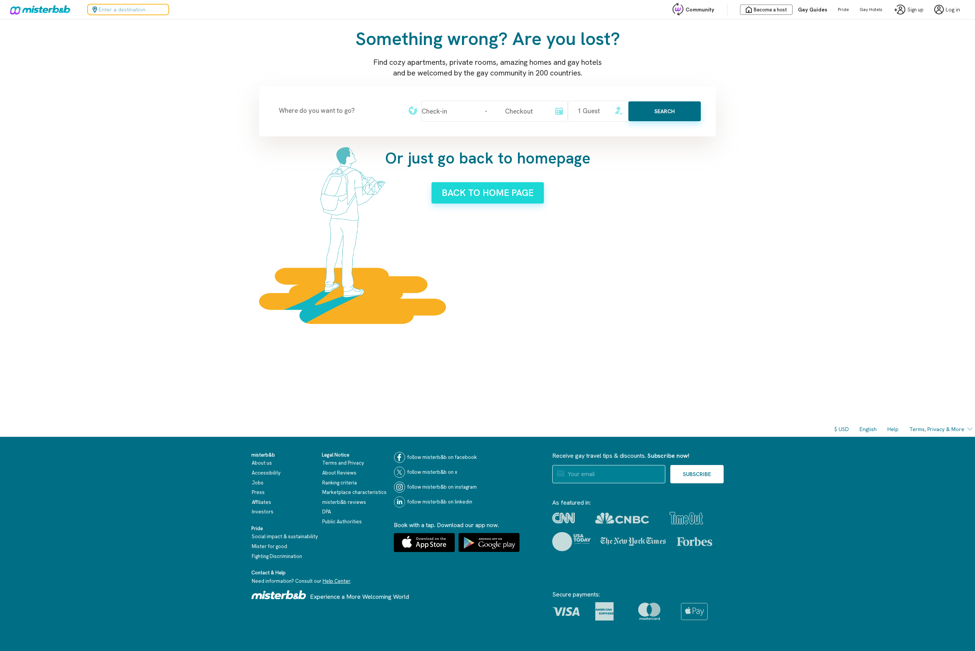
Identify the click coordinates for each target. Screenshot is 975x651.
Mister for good (269, 546)
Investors (262, 511)
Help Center (336, 581)
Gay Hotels (871, 9)
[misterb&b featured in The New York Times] (633, 541)
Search (664, 111)
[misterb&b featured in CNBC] (622, 518)
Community (700, 9)
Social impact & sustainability (285, 536)
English (868, 429)
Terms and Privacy (343, 463)
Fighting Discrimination (277, 556)
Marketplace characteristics (354, 492)
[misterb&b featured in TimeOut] (686, 518)
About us (262, 463)
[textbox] (339, 110)
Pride (843, 9)
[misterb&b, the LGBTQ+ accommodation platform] (38, 9)
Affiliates (261, 502)
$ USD (841, 429)
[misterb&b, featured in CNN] (563, 518)
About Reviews (339, 473)
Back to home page (488, 193)
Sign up (916, 9)
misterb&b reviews (344, 502)
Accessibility (266, 473)
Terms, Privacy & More (936, 429)
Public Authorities (342, 521)
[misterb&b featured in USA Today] (571, 541)
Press (258, 492)
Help (892, 429)
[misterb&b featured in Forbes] (694, 541)
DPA (326, 511)
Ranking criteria (339, 482)
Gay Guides (812, 9)
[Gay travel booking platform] (278, 594)
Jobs (258, 482)
